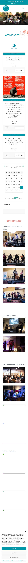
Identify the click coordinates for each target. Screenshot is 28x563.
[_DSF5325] (14, 424)
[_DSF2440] (14, 284)
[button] (25, 531)
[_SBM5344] (14, 352)
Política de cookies (6, 560)
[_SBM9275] (14, 473)
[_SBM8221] (14, 333)
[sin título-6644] (14, 382)
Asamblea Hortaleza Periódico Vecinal (14, 59)
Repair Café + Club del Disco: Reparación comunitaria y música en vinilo (14, 141)
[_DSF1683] (14, 302)
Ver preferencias (14, 557)
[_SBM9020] (14, 492)
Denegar (14, 553)
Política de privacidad (16, 560)
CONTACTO (14, 3)
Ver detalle (19, 70)
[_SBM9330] (14, 454)
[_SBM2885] (14, 405)
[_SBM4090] (14, 401)
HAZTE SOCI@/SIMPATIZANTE (14, 1)
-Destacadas (14, 64)
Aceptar (14, 548)
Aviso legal (23, 560)
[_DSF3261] (14, 510)
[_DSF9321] (14, 265)
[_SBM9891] (14, 246)
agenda (14, 66)
